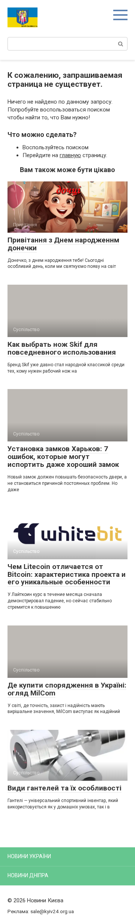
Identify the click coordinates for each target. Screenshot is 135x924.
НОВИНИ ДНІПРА (28, 875)
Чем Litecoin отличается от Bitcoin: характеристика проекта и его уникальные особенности (67, 574)
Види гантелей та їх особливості (65, 788)
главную (70, 155)
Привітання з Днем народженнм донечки (63, 244)
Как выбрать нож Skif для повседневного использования (62, 348)
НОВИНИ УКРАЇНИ (29, 856)
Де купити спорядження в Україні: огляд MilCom (67, 689)
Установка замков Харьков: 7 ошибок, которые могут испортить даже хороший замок (63, 456)
